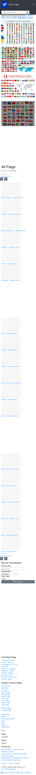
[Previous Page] (1, 179)
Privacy (3, 763)
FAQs (3, 723)
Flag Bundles (5, 714)
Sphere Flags (5, 702)
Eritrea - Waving (7, 673)
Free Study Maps (6, 756)
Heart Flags (5, 705)
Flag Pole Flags (6, 708)
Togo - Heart (7, 679)
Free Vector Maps (7, 751)
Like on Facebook (9, 772)
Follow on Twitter (24, 772)
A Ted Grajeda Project (8, 769)
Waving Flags (5, 694)
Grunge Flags (5, 686)
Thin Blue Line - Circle (9, 664)
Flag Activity (5, 727)
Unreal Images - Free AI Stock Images (13, 754)
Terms (11, 763)
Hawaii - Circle (7, 675)
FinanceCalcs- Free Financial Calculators (14, 758)
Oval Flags (4, 688)
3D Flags (4, 690)
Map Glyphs (17, 760)
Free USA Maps (18, 749)
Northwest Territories (9, 677)
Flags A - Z (5, 716)
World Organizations (8, 719)
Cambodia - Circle (8, 660)
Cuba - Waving (7, 662)
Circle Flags (5, 700)
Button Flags (5, 692)
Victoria (5, 666)
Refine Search (18, 582)
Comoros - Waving (8, 669)
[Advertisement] (18, 146)
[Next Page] (5, 179)
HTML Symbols (6, 760)
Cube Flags (5, 698)
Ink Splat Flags (6, 710)
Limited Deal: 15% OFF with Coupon (17, 17)
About (3, 721)
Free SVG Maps (6, 749)
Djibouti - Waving (8, 671)
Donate (17, 763)
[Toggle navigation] (33, 4)
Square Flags (5, 696)
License (3, 725)
